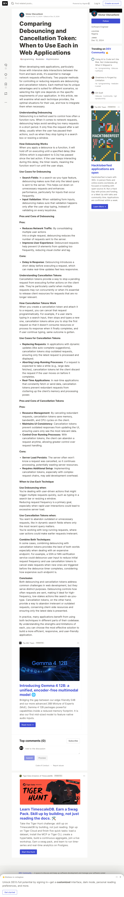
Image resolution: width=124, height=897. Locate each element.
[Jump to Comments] (6, 76)
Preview (42, 758)
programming (27, 59)
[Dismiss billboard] (120, 877)
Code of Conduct (42, 765)
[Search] (12, 3)
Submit (29, 758)
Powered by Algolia (80, 3)
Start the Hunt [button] (28, 852)
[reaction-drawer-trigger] (6, 66)
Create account (112, 3)
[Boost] (6, 93)
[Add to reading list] (6, 85)
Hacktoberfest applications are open (102, 169)
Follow (106, 21)
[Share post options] (5, 102)
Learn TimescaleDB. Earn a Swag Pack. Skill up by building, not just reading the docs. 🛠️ (49, 813)
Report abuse (58, 765)
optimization (52, 59)
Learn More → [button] (99, 206)
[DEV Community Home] (5, 3)
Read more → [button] (28, 725)
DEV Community (25, 873)
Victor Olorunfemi (34, 14)
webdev (40, 59)
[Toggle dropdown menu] (78, 643)
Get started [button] (9, 892)
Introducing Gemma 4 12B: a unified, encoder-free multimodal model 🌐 (49, 690)
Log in (97, 3)
